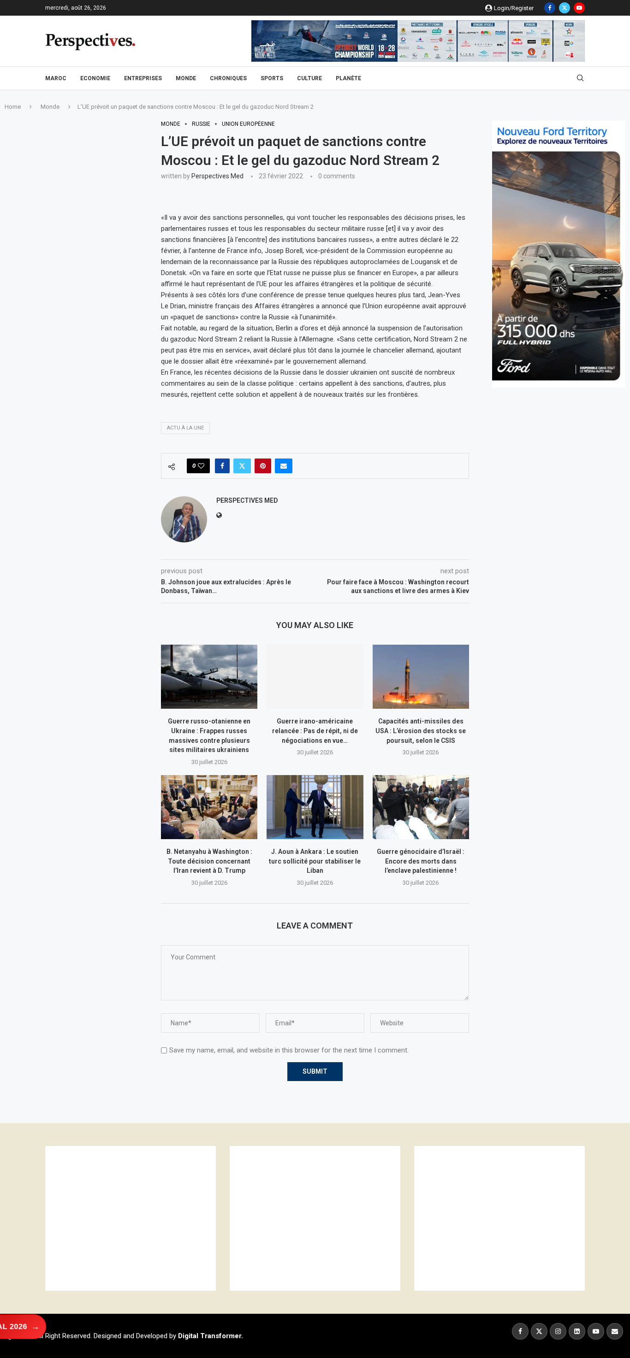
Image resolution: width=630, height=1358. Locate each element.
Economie (95, 78)
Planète (348, 78)
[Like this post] (201, 466)
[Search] (580, 78)
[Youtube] (579, 7)
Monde (186, 78)
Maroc (55, 78)
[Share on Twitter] (242, 466)
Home (13, 106)
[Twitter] (564, 7)
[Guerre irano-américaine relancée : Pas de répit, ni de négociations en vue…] (315, 677)
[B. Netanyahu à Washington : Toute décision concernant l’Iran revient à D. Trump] (209, 807)
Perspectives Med (217, 176)
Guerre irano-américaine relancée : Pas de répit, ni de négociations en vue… (315, 730)
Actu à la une (185, 428)
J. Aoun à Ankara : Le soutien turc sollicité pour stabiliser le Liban (315, 861)
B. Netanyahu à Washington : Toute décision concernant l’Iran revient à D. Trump (209, 861)
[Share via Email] (283, 466)
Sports (272, 78)
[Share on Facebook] (222, 466)
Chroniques (228, 78)
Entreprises (143, 78)
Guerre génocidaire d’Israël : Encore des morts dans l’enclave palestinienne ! (420, 861)
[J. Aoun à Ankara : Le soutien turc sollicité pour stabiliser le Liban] (315, 807)
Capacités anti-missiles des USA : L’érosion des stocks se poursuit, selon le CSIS (420, 730)
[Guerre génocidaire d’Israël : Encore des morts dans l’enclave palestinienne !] (421, 807)
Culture (309, 78)
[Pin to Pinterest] (263, 466)
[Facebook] (549, 7)
